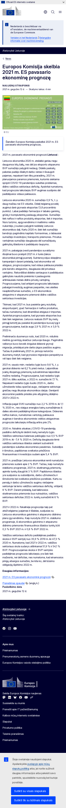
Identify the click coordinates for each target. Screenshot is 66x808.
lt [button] (45, 12)
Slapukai (7, 721)
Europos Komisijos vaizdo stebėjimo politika (26, 662)
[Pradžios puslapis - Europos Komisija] (11, 10)
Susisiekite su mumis (13, 703)
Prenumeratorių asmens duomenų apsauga (26, 656)
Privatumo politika (12, 727)
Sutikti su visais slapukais (30, 791)
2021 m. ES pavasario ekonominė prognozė (26, 577)
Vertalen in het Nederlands (23, 37)
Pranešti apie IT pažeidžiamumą (20, 709)
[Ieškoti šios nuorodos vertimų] (52, 577)
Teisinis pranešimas (13, 733)
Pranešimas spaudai (13, 583)
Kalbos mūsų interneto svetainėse (21, 715)
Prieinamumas (10, 650)
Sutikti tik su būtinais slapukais (33, 800)
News (8, 58)
